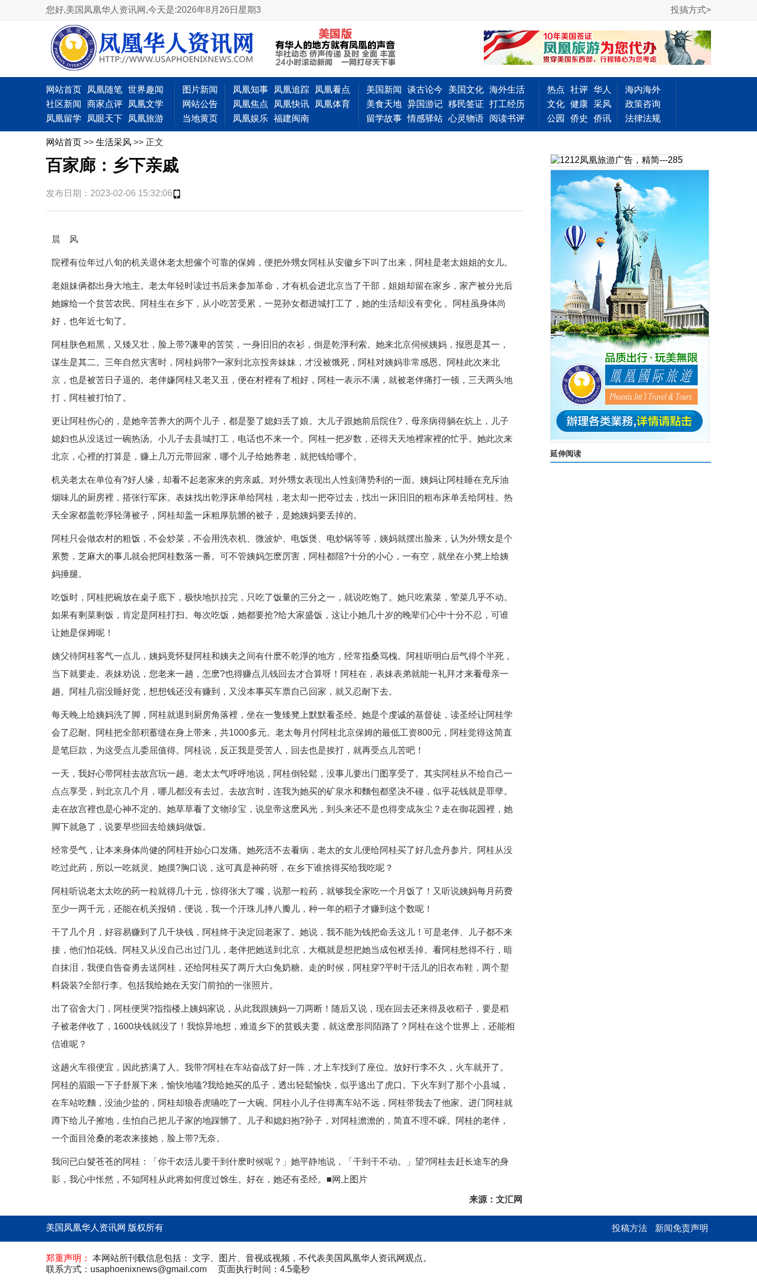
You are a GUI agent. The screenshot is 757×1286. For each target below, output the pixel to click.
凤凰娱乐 (250, 118)
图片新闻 (200, 89)
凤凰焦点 (250, 104)
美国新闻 (384, 89)
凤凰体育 (332, 104)
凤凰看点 (332, 89)
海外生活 (507, 89)
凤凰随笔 (104, 89)
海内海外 (643, 89)
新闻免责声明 (681, 1228)
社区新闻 (63, 104)
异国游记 (425, 104)
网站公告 (200, 104)
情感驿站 (425, 118)
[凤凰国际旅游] (629, 306)
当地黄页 (200, 118)
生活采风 (113, 142)
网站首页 (63, 89)
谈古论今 (425, 89)
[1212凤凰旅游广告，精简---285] (616, 160)
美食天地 (384, 104)
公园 (556, 118)
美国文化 (466, 89)
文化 (556, 104)
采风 (602, 104)
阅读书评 (507, 118)
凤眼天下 (104, 118)
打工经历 (507, 104)
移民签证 (466, 104)
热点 (556, 89)
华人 (602, 89)
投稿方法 (629, 1228)
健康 (579, 104)
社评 (579, 89)
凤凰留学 (63, 118)
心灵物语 (466, 118)
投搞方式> (691, 9)
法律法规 (643, 118)
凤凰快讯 (291, 104)
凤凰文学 (145, 104)
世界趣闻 (145, 89)
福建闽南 (291, 118)
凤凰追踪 (291, 89)
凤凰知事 (250, 89)
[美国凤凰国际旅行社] (597, 48)
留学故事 (384, 118)
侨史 (579, 118)
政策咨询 (643, 104)
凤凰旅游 (145, 118)
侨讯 (602, 118)
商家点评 (104, 104)
